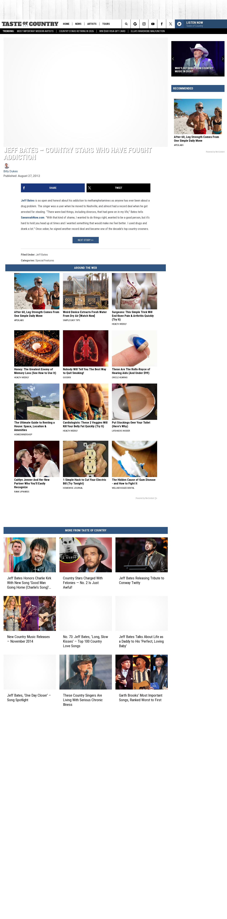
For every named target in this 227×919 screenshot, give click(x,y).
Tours (106, 23)
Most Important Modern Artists (35, 31)
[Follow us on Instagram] (144, 23)
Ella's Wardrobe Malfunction (148, 31)
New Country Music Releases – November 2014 (28, 639)
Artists (91, 23)
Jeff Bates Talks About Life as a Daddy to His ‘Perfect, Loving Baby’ (141, 641)
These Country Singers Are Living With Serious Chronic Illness (83, 700)
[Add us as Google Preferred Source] (135, 23)
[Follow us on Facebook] (161, 23)
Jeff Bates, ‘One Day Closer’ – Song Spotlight (29, 697)
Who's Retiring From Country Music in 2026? (194, 70)
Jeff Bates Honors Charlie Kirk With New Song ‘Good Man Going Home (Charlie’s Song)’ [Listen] (29, 583)
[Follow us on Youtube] (152, 23)
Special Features (44, 260)
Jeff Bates (27, 200)
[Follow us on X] (170, 23)
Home (66, 23)
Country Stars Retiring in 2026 (76, 31)
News (78, 23)
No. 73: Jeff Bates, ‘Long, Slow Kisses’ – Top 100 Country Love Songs (85, 641)
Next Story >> (85, 240)
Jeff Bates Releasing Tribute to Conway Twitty (141, 580)
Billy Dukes (11, 171)
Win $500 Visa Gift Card (112, 31)
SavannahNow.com (32, 217)
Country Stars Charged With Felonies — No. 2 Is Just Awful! (83, 582)
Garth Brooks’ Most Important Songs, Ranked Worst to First (140, 697)
